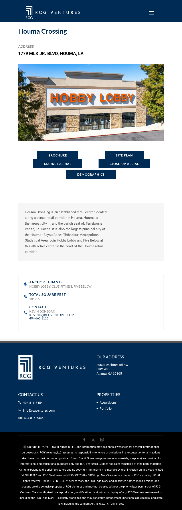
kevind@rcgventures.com (51, 315)
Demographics (91, 174)
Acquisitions (108, 402)
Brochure (57, 155)
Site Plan (124, 155)
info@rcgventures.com (39, 410)
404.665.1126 (38, 318)
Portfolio (106, 408)
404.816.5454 (33, 402)
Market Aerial (57, 164)
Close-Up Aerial (124, 164)
